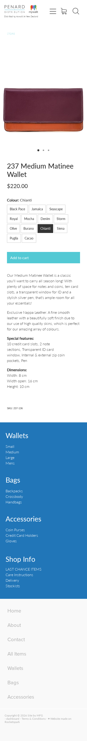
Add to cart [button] (19, 257)
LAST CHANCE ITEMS (24, 569)
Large (10, 457)
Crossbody (14, 496)
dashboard (12, 718)
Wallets (17, 435)
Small (10, 446)
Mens (10, 463)
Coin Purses (15, 529)
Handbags (14, 501)
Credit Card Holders (22, 535)
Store (11, 33)
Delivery (12, 580)
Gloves (11, 540)
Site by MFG (35, 715)
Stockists (13, 585)
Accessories (23, 518)
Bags (13, 479)
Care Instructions (19, 574)
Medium (12, 451)
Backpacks (14, 490)
